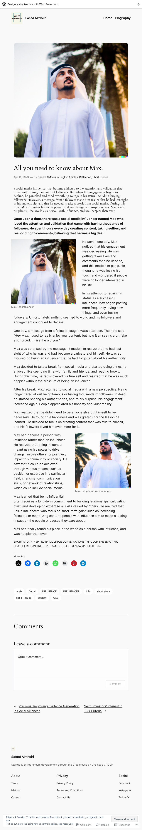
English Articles (69, 177)
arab (19, 591)
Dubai (32, 591)
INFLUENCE (49, 591)
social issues (23, 597)
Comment (115, 683)
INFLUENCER (71, 591)
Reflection (85, 177)
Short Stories (100, 177)
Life (88, 591)
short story (103, 591)
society (42, 597)
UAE (55, 597)
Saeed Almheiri (35, 18)
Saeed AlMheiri (47, 177)
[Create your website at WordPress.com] (71, 4)
